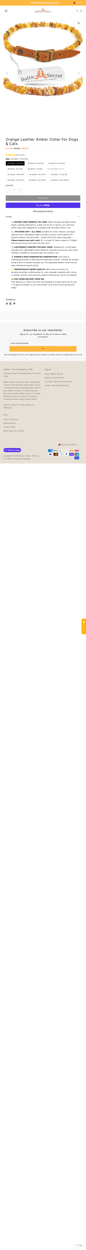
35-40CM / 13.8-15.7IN (16, 174)
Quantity (9, 185)
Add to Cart (43, 198)
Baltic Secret (25, 456)
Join (43, 349)
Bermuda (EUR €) (68, 444)
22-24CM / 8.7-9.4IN (35, 163)
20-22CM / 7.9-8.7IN (15, 163)
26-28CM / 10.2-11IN (15, 169)
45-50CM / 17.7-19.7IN (59, 174)
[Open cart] (81, 11)
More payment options (43, 211)
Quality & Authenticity (54, 378)
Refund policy (9, 423)
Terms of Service (10, 419)
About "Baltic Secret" (54, 374)
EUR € (78, 3)
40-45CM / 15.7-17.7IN (37, 174)
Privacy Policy (9, 427)
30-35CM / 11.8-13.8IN (56, 169)
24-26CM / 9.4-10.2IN (56, 163)
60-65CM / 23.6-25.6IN (60, 180)
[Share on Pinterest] (14, 304)
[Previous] (25, 2)
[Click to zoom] (78, 23)
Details (9, 217)
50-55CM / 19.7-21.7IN (16, 180)
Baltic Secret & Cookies (13, 431)
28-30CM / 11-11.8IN (35, 169)
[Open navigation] (6, 11)
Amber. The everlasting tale (57, 385)
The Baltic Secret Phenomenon (58, 382)
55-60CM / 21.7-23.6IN (37, 180)
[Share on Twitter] (10, 304)
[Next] (60, 2)
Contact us (10, 299)
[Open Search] (77, 11)
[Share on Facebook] (7, 304)
